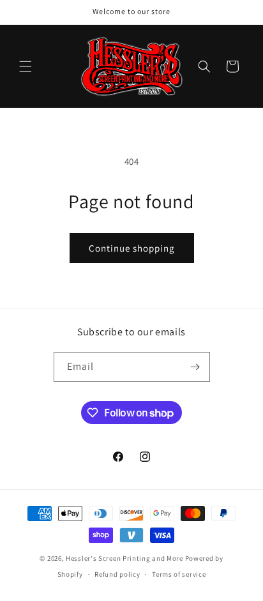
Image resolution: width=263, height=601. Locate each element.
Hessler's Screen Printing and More (124, 558)
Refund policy (117, 574)
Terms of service (179, 574)
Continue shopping (132, 248)
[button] (25, 66)
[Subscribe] (195, 367)
